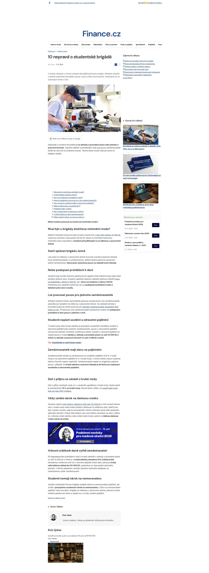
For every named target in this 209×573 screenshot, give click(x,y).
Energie (161, 44)
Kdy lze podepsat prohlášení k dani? (68, 197)
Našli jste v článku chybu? (56, 498)
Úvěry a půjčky (126, 44)
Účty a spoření (111, 44)
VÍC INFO (141, 3)
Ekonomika (86, 44)
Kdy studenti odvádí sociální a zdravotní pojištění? (74, 203)
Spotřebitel (140, 44)
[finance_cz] (50, 3)
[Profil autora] (53, 517)
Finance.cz (51, 51)
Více (155, 225)
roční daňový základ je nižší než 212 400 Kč (81, 404)
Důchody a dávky (71, 44)
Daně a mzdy (56, 44)
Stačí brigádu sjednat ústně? (65, 195)
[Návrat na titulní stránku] (101, 34)
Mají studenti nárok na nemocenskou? (69, 217)
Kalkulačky (98, 44)
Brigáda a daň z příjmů (62, 209)
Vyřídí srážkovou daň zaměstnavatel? (69, 214)
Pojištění (151, 44)
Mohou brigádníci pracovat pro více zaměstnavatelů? (75, 200)
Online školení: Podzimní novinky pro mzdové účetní (74, 3)
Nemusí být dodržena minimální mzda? (69, 192)
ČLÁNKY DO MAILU (154, 3)
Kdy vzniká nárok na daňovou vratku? (69, 211)
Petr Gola (51, 65)
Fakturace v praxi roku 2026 (137, 233)
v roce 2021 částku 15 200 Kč (107, 235)
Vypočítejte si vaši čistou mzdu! (66, 342)
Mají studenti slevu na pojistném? (67, 206)
